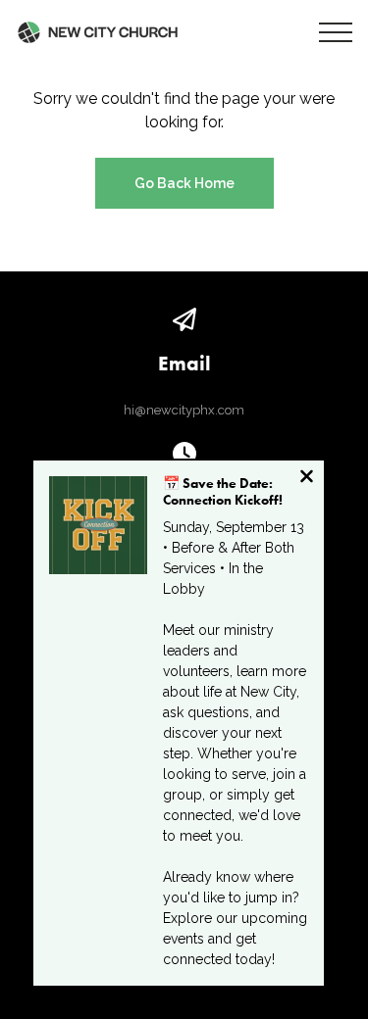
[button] (335, 32)
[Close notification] (306, 478)
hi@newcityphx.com (184, 410)
